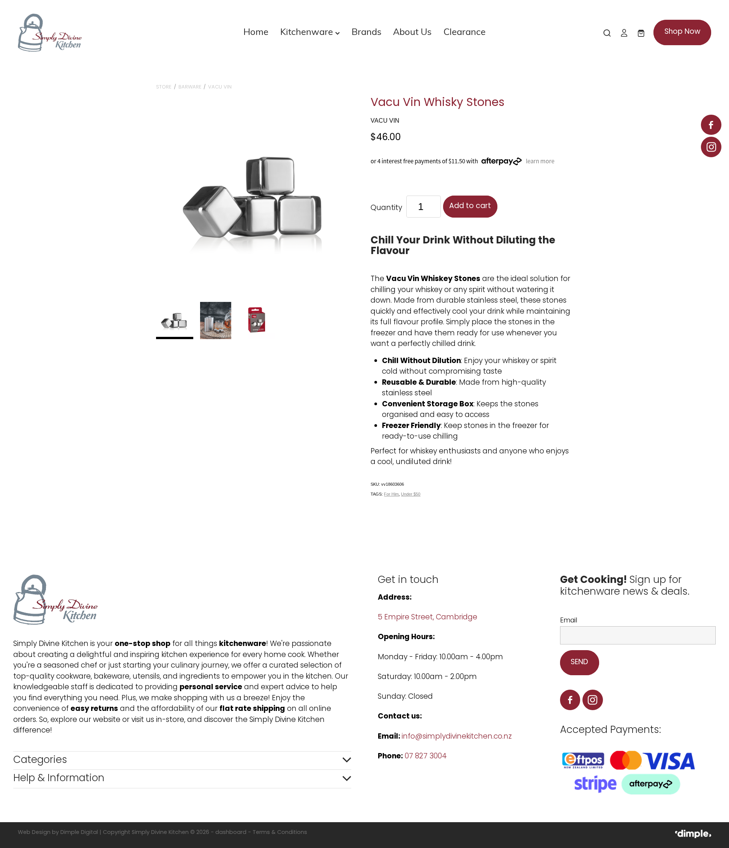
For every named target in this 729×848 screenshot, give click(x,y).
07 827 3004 (426, 757)
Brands (367, 31)
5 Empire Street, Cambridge (428, 618)
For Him (391, 494)
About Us (412, 31)
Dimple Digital (79, 832)
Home (255, 31)
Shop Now (682, 32)
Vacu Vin (220, 87)
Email (568, 620)
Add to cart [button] (470, 206)
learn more (540, 161)
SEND (579, 662)
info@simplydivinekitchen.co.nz (457, 737)
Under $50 (410, 494)
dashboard (230, 832)
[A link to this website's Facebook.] (711, 125)
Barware (190, 87)
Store (164, 87)
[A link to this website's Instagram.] (711, 147)
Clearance (464, 31)
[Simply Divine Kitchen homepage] (87, 33)
